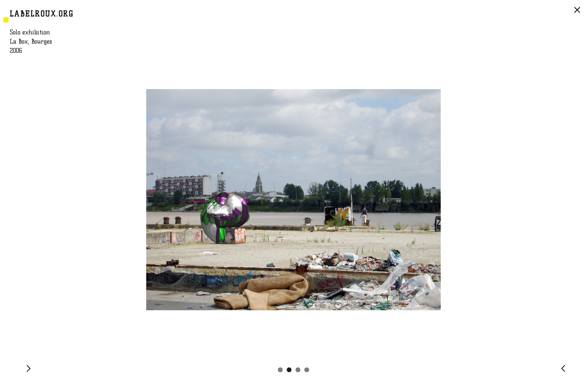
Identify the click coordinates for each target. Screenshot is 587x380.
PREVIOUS (565, 371)
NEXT (30, 371)
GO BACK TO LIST (578, 13)
